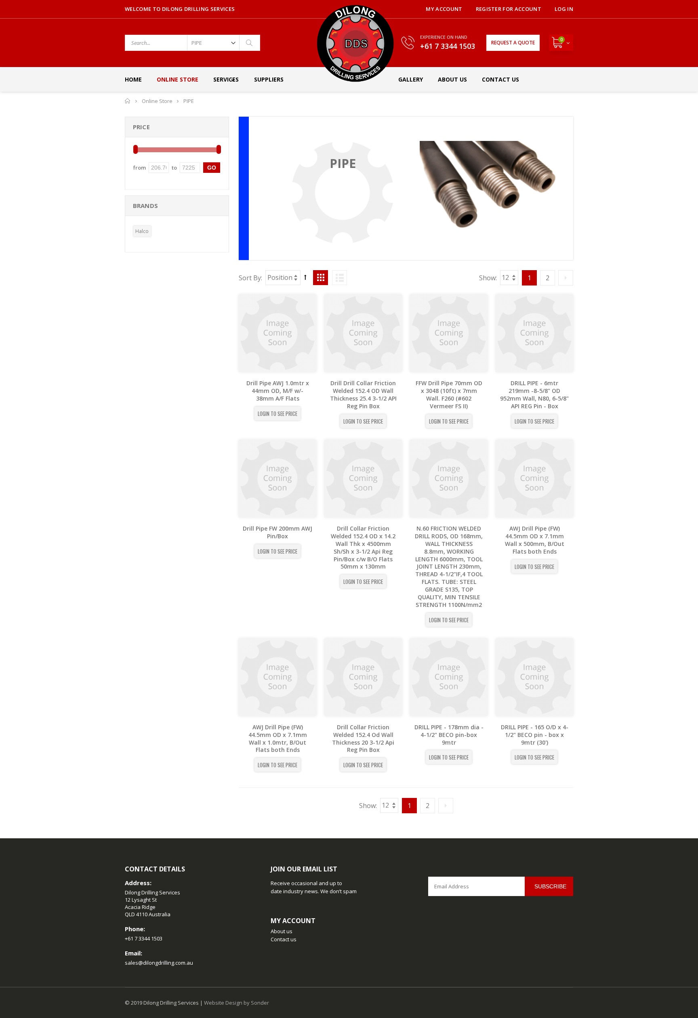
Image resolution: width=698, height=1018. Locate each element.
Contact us (283, 939)
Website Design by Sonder (236, 1002)
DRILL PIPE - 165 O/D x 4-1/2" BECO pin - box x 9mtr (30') (534, 734)
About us (281, 931)
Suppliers (269, 79)
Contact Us (500, 79)
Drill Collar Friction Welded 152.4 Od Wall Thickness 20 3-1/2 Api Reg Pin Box (363, 738)
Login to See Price (277, 413)
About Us (452, 79)
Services (226, 79)
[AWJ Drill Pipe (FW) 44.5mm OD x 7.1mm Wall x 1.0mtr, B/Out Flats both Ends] (277, 677)
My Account (444, 9)
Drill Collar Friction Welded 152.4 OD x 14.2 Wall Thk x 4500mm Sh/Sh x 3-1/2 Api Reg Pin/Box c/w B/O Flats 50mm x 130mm (363, 547)
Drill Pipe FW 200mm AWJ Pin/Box (277, 532)
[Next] (566, 278)
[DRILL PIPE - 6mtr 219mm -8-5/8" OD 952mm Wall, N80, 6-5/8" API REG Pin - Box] (534, 333)
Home (128, 101)
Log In (564, 9)
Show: (488, 277)
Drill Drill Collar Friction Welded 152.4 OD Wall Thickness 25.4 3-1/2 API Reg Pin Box (363, 394)
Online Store (177, 79)
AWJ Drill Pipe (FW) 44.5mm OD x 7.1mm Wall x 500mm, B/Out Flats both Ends (534, 540)
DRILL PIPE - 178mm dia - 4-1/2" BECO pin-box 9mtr (449, 734)
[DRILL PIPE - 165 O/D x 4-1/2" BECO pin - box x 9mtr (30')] (534, 677)
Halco (142, 231)
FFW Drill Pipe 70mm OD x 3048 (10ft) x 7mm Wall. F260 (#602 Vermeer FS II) (449, 394)
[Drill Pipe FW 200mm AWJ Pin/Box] (277, 478)
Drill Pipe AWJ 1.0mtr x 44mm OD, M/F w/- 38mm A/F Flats (277, 390)
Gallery (410, 79)
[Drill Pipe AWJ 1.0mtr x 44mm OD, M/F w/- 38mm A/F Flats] (277, 333)
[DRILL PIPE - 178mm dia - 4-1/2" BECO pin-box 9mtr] (449, 677)
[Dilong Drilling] (355, 43)
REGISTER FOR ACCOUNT (509, 9)
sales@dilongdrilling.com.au (159, 962)
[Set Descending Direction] (305, 277)
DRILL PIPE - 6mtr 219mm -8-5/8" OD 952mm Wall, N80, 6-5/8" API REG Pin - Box (534, 394)
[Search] (250, 42)
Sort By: (250, 277)
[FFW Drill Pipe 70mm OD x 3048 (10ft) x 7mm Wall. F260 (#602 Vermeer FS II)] (449, 333)
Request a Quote (513, 42)
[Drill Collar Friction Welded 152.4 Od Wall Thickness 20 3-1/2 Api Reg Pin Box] (363, 677)
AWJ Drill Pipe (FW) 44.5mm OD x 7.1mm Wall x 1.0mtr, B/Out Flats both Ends (277, 738)
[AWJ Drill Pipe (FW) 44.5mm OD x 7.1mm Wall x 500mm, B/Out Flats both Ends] (534, 478)
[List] (339, 277)
